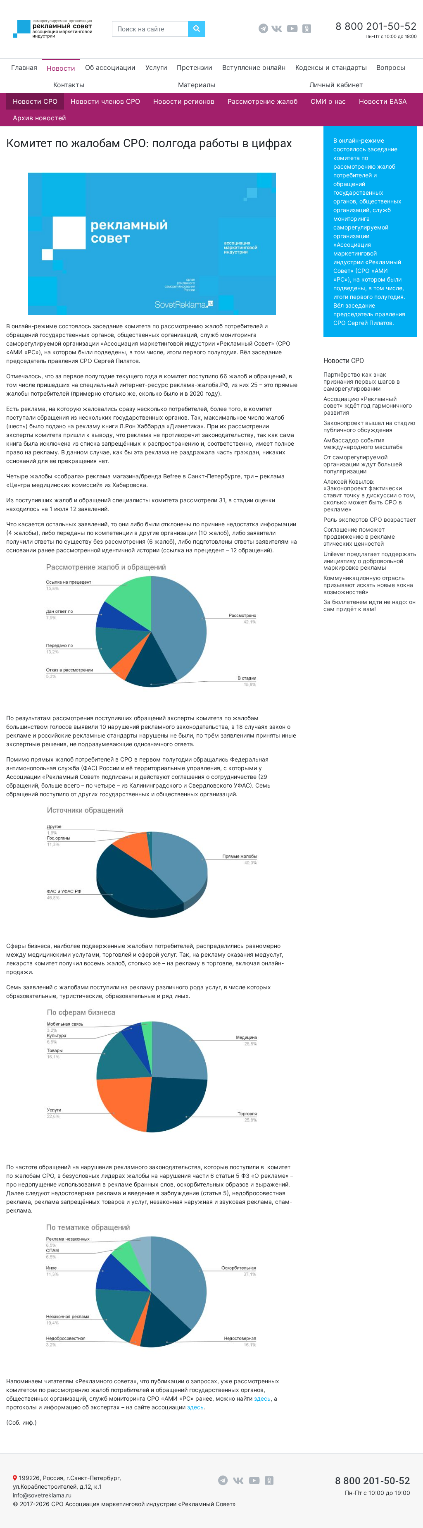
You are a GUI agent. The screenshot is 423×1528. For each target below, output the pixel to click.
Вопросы (390, 67)
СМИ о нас (328, 101)
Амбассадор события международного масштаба (363, 444)
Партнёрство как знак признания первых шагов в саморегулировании (361, 381)
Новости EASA (383, 101)
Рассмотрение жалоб (262, 101)
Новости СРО (35, 101)
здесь (262, 1398)
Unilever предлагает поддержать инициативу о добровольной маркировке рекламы (369, 560)
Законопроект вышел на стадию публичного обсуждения (369, 426)
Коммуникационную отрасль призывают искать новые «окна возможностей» (368, 584)
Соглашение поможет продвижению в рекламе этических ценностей (359, 536)
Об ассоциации (110, 67)
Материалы (196, 85)
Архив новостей (39, 118)
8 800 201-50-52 (375, 26)
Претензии (194, 67)
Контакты (68, 85)
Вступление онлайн (253, 67)
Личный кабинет (336, 85)
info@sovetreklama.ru (42, 1495)
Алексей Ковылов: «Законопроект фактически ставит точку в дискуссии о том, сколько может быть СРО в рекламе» (369, 495)
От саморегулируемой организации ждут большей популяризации (362, 464)
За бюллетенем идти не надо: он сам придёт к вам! (369, 605)
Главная (24, 67)
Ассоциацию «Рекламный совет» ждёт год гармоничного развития (367, 405)
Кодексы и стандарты (331, 67)
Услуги (156, 67)
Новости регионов (183, 101)
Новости (61, 68)
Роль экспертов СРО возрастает (369, 519)
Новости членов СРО (105, 101)
